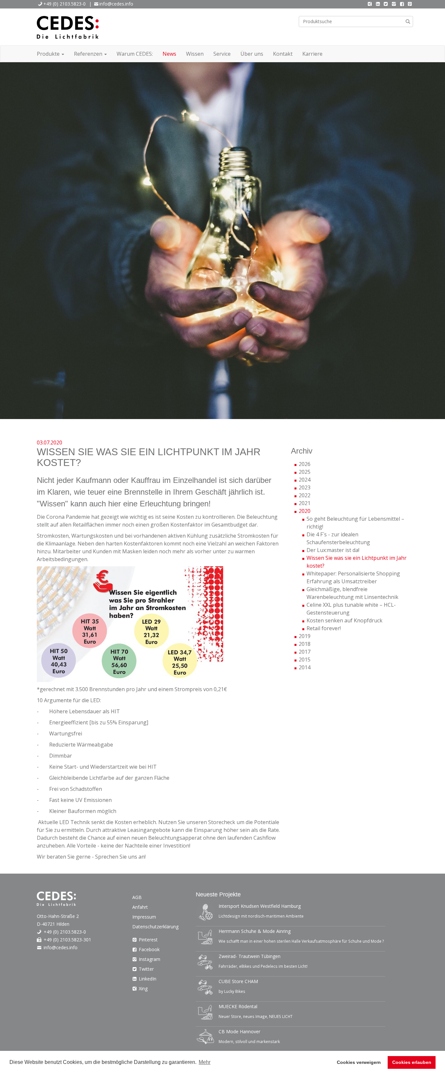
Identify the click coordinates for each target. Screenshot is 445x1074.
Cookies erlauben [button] (411, 1062)
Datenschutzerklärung (155, 926)
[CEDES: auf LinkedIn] (378, 4)
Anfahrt (140, 907)
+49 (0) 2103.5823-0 (64, 4)
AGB (137, 897)
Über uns (251, 53)
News (169, 53)
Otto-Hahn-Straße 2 (58, 916)
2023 (304, 487)
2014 (304, 667)
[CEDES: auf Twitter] (386, 4)
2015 (304, 659)
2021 (304, 503)
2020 (304, 511)
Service (222, 53)
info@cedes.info (116, 4)
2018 (304, 643)
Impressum (144, 917)
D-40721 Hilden (53, 924)
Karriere (312, 53)
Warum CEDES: (135, 53)
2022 (304, 495)
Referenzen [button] (89, 53)
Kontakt (283, 53)
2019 (304, 636)
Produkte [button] (49, 53)
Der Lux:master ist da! (333, 550)
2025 (304, 471)
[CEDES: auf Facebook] (402, 4)
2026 (304, 464)
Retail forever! (324, 628)
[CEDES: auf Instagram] (394, 4)
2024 (304, 479)
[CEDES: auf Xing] (369, 4)
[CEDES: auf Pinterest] (410, 4)
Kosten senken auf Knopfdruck (344, 620)
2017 (304, 651)
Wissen (195, 53)
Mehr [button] (204, 1062)
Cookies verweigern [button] (359, 1062)
